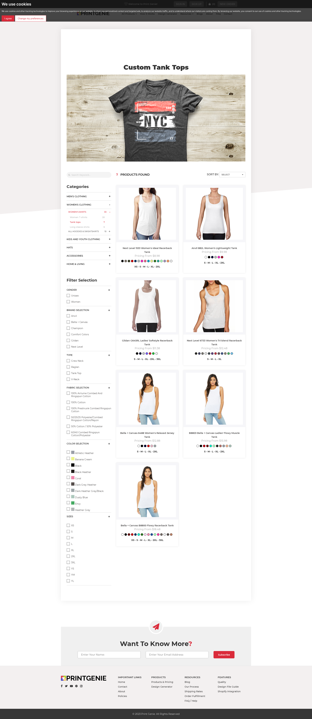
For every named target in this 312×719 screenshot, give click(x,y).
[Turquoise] (148, 261)
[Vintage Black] (196, 353)
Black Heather (82, 472)
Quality (222, 682)
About (121, 691)
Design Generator (161, 686)
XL (72, 550)
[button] (232, 174)
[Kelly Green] (155, 261)
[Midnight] (151, 534)
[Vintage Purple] (219, 353)
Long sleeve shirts (87, 227)
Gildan (74, 340)
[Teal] (210, 446)
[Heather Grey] (138, 261)
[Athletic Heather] (223, 446)
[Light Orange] (168, 261)
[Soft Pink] (145, 534)
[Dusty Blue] (230, 446)
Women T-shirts (87, 217)
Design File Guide (228, 686)
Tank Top (76, 373)
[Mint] (161, 261)
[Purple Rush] (212, 353)
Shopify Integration (229, 691)
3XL (73, 562)
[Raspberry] (145, 261)
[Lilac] (164, 261)
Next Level (77, 346)
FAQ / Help (191, 700)
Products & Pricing (162, 682)
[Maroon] (207, 446)
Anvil (74, 315)
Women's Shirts (87, 212)
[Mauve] (220, 446)
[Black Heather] (217, 446)
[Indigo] (209, 353)
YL (72, 581)
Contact (122, 686)
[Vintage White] (164, 534)
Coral (77, 478)
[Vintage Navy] (199, 353)
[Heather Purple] (147, 353)
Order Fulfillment (195, 696)
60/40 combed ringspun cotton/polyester (85, 434)
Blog (187, 682)
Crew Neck (77, 360)
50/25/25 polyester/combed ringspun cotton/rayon (87, 419)
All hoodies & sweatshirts (87, 231)
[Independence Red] (222, 257)
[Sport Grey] (143, 353)
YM (73, 574)
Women (75, 301)
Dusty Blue (81, 497)
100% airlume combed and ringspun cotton (86, 395)
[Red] (132, 261)
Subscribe (224, 654)
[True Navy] (212, 257)
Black (77, 465)
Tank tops (87, 222)
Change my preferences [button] (30, 18)
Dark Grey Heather (85, 484)
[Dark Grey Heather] (168, 534)
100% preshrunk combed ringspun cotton (91, 410)
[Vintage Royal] (222, 353)
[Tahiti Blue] (158, 261)
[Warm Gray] (125, 261)
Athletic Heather (84, 453)
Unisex (75, 295)
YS (72, 568)
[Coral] (148, 534)
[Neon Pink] (158, 534)
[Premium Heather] (202, 353)
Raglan (75, 367)
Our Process (192, 686)
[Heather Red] (150, 353)
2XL (73, 556)
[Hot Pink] (142, 261)
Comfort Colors (80, 334)
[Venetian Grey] (225, 353)
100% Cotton (78, 402)
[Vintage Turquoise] (232, 353)
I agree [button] (8, 18)
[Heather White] (206, 353)
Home (121, 682)
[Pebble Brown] (161, 534)
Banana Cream (83, 459)
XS (72, 525)
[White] (171, 261)
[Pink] (151, 446)
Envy (77, 503)
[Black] (122, 261)
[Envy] (228, 353)
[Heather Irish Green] (153, 353)
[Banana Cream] (151, 261)
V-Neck (75, 379)
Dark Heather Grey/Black (89, 491)
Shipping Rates (194, 691)
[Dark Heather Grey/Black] (155, 446)
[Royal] (135, 261)
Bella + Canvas (79, 322)
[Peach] (227, 446)
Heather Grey (82, 510)
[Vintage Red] (215, 353)
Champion (77, 328)
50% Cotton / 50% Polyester (87, 426)
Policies (122, 696)
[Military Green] (129, 261)
